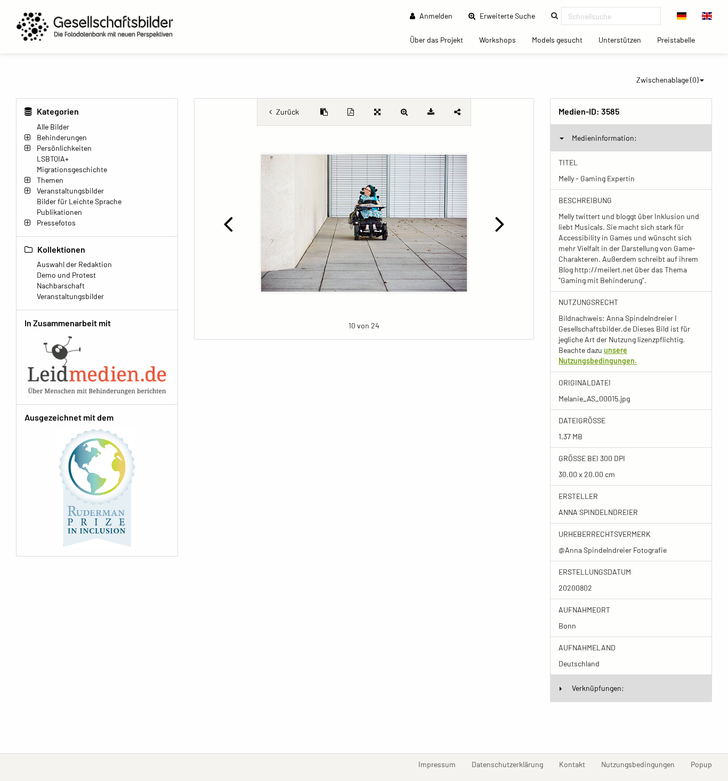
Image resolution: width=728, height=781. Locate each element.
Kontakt (576, 764)
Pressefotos (56, 222)
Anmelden (435, 15)
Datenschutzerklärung (511, 764)
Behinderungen (62, 137)
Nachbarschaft (61, 285)
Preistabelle (680, 39)
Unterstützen (623, 39)
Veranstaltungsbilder (70, 190)
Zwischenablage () (667, 79)
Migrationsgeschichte (72, 169)
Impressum (441, 764)
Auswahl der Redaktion (74, 264)
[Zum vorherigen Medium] (228, 223)
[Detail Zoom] (404, 112)
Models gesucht (561, 39)
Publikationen (59, 211)
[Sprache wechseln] (682, 16)
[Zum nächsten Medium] (500, 223)
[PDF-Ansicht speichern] (350, 112)
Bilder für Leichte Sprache (79, 201)
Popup (705, 764)
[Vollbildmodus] (377, 112)
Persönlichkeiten (64, 147)
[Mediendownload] (430, 112)
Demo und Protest (66, 274)
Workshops (501, 39)
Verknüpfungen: (598, 688)
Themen (50, 179)
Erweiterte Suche (510, 15)
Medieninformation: (604, 137)
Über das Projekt (440, 39)
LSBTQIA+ (53, 158)
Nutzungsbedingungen (642, 764)
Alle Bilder (53, 126)
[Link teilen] (457, 112)
